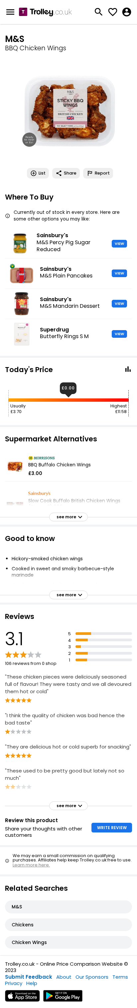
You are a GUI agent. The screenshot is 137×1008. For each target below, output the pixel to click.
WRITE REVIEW (112, 827)
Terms (120, 976)
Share (70, 173)
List (42, 173)
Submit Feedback (28, 976)
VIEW (119, 243)
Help (31, 983)
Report (102, 173)
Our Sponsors (91, 976)
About (63, 976)
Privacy (13, 983)
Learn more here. (31, 865)
